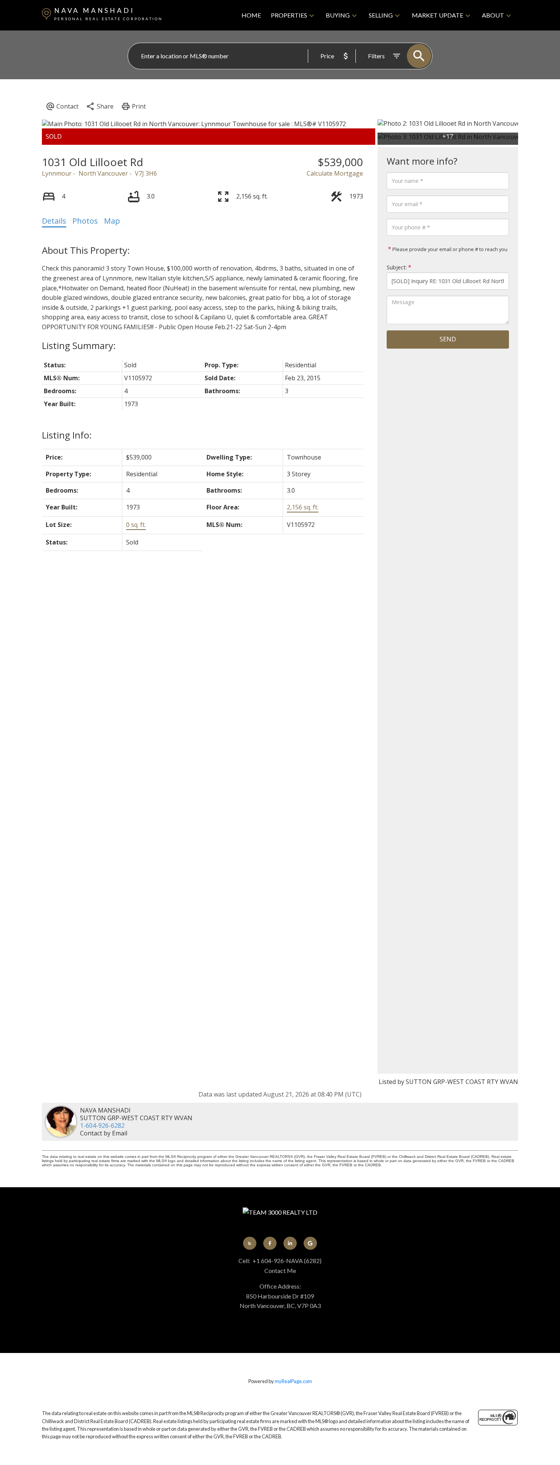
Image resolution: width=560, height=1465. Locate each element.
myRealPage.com (293, 1381)
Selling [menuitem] (381, 15)
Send (448, 339)
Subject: (397, 267)
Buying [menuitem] (338, 15)
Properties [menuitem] (289, 15)
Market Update (437, 15)
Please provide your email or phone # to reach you (449, 249)
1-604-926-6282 (102, 1125)
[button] (249, 1243)
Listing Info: (67, 435)
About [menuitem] (493, 15)
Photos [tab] (85, 221)
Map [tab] (112, 221)
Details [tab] (54, 221)
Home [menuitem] (251, 15)
